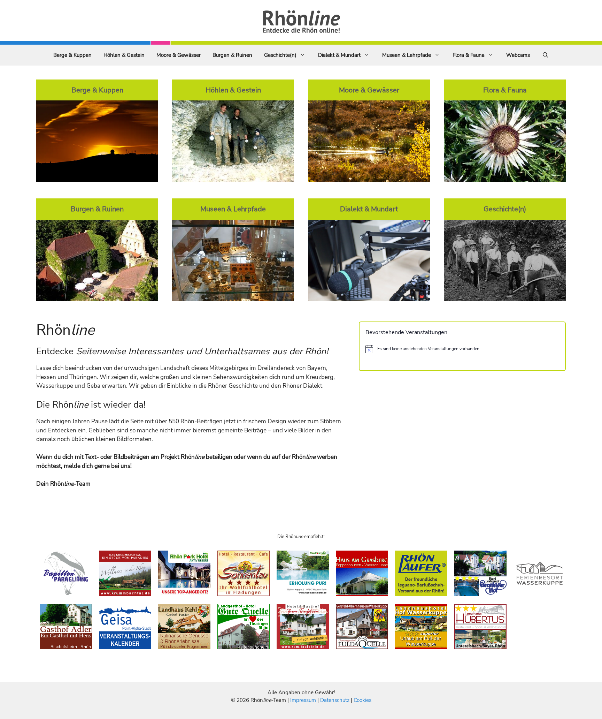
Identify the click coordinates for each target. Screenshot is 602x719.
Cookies (362, 700)
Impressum (303, 700)
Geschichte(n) (280, 55)
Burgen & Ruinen (232, 55)
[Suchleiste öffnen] (545, 55)
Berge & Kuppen (72, 55)
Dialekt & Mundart (339, 55)
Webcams (518, 55)
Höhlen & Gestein (124, 55)
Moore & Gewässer (178, 55)
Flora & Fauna (469, 55)
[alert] (462, 349)
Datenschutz (334, 700)
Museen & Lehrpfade (406, 55)
